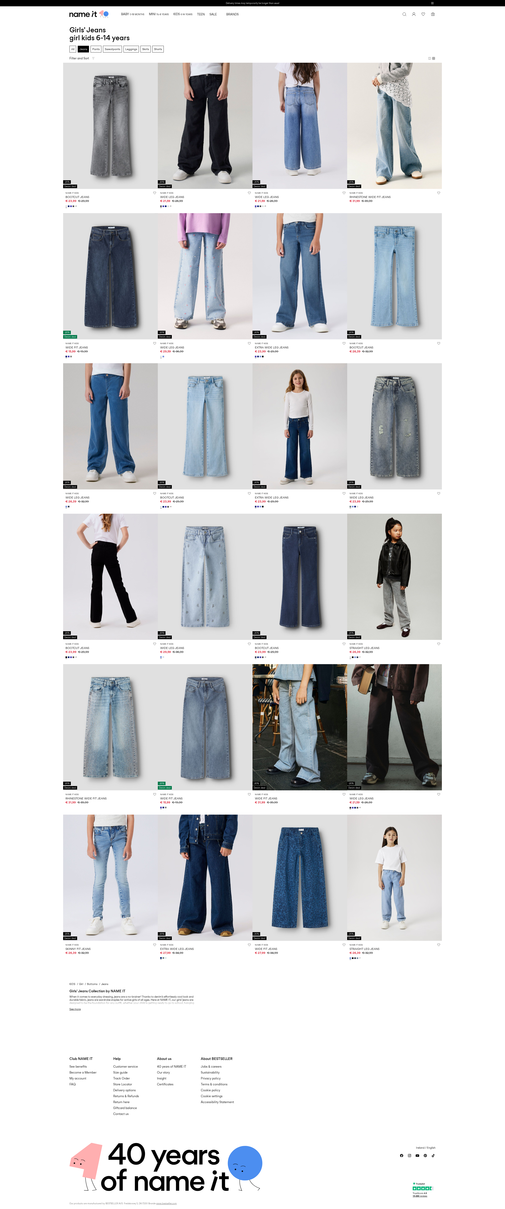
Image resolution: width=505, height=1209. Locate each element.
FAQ (72, 1084)
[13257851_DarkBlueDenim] (66, 356)
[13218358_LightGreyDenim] (351, 657)
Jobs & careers (211, 1066)
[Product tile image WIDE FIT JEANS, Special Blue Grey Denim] (299, 727)
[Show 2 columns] (430, 58)
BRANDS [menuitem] (232, 14)
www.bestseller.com (166, 1203)
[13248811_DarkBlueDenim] (258, 356)
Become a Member (82, 1072)
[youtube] (417, 1155)
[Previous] (66, 125)
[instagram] (409, 1155)
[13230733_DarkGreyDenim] (161, 206)
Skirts (145, 49)
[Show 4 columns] (434, 58)
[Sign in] (414, 14)
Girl (81, 984)
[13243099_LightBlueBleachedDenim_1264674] (161, 356)
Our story (163, 1072)
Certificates (165, 1084)
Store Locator (122, 1084)
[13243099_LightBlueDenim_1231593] (164, 356)
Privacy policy (211, 1078)
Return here (121, 1102)
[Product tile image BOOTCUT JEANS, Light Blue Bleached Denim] (205, 426)
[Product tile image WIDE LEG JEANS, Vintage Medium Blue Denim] (394, 426)
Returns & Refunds (126, 1096)
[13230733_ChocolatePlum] (351, 808)
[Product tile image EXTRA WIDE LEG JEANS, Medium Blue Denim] (299, 276)
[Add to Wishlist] (154, 192)
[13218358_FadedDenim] (358, 958)
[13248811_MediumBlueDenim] (256, 356)
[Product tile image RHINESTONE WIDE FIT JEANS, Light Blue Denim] (394, 126)
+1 (359, 657)
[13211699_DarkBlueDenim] (355, 506)
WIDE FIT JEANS (76, 347)
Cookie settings (212, 1096)
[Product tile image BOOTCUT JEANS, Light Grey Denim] (110, 126)
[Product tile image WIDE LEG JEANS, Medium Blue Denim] (299, 126)
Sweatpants (112, 49)
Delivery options (124, 1090)
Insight (161, 1078)
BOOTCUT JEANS (77, 197)
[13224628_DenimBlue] (69, 506)
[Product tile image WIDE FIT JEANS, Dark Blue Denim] (110, 276)
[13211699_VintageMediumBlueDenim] (351, 506)
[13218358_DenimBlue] (358, 657)
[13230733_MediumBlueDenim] (164, 206)
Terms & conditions (214, 1084)
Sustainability (210, 1072)
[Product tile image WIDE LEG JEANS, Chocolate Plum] (394, 727)
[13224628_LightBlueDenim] (66, 506)
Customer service (125, 1066)
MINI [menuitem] (159, 14)
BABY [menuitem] (132, 14)
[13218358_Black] (353, 657)
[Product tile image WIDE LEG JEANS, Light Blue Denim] (110, 426)
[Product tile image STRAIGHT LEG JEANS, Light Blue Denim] (394, 878)
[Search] (404, 14)
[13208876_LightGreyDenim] (66, 206)
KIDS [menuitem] (182, 14)
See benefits (78, 1066)
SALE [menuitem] (213, 14)
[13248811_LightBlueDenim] (261, 356)
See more (75, 1009)
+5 (170, 206)
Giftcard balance (125, 1108)
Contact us (121, 1114)
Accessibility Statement (218, 1102)
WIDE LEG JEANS (172, 197)
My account (77, 1078)
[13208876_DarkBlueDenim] (69, 206)
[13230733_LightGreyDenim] (168, 206)
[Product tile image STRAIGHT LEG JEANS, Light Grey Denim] (394, 577)
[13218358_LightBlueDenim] (355, 657)
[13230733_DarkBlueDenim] (166, 206)
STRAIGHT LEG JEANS (364, 648)
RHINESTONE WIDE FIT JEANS (370, 197)
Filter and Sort (79, 58)
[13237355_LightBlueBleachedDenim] (166, 958)
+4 (76, 206)
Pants (96, 49)
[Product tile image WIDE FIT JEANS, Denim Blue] (299, 878)
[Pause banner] (432, 3)
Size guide (120, 1072)
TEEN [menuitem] (201, 14)
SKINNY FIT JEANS (78, 948)
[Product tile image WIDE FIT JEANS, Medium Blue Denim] (205, 727)
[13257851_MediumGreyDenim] (71, 356)
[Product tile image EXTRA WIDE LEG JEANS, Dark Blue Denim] (299, 426)
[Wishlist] (423, 14)
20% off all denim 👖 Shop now (252, 3)
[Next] (154, 125)
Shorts (158, 49)
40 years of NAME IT (171, 1066)
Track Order (121, 1078)
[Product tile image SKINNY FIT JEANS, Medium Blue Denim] (110, 878)
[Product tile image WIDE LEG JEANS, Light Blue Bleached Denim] (205, 276)
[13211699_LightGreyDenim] (358, 506)
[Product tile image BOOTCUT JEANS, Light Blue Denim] (394, 276)
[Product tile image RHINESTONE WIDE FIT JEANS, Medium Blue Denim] (110, 727)
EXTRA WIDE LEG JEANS (271, 347)
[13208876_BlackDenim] (66, 657)
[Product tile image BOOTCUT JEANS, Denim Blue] (299, 577)
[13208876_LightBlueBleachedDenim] (161, 507)
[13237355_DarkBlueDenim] (161, 958)
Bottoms (92, 984)
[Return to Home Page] (88, 14)
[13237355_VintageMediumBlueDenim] (164, 958)
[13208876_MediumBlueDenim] (71, 206)
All (72, 49)
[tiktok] (433, 1155)
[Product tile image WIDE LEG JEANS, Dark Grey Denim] (205, 126)
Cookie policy (210, 1090)
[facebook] (401, 1155)
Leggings (131, 49)
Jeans (83, 49)
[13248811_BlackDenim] (263, 356)
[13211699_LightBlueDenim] (353, 506)
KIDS (72, 984)
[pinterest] (425, 1155)
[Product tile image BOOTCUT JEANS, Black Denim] (110, 577)
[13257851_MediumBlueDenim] (69, 356)
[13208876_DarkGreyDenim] (74, 206)
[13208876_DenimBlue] (256, 657)
